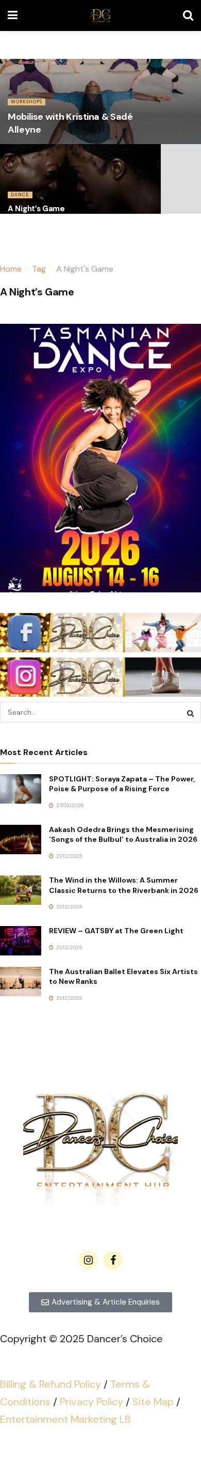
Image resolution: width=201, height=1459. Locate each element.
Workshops (26, 102)
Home (11, 268)
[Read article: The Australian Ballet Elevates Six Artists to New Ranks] (20, 981)
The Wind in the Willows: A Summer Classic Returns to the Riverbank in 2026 (123, 885)
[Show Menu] (13, 15)
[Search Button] (188, 15)
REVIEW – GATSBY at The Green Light (116, 930)
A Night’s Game (36, 208)
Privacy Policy (91, 1401)
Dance (20, 195)
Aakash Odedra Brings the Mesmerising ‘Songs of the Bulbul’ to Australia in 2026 (123, 834)
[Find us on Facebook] (113, 1260)
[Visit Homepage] (100, 15)
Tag (39, 268)
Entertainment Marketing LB (65, 1419)
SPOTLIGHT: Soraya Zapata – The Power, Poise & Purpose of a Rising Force (122, 784)
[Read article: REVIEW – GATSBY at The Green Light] (20, 940)
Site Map (153, 1401)
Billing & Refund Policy (50, 1384)
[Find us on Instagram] (88, 1260)
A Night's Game (84, 268)
